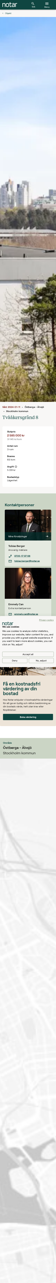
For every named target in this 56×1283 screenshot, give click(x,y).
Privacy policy (46, 619)
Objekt (8, 13)
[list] (28, 558)
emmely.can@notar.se (26, 614)
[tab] (9, 5)
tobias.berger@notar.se (27, 560)
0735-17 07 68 (22, 555)
